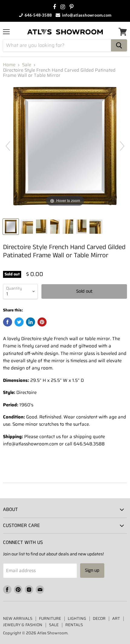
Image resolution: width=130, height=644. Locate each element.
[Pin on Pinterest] (42, 322)
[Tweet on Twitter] (19, 322)
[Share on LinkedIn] (30, 322)
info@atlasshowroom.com (86, 15)
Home (9, 64)
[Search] (119, 45)
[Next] (122, 146)
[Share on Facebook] (7, 322)
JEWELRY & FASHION (22, 625)
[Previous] (8, 146)
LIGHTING (77, 618)
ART (116, 618)
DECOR (99, 618)
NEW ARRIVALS (17, 618)
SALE (54, 625)
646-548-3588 (38, 15)
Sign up (92, 570)
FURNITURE (50, 618)
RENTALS (74, 625)
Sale (26, 64)
